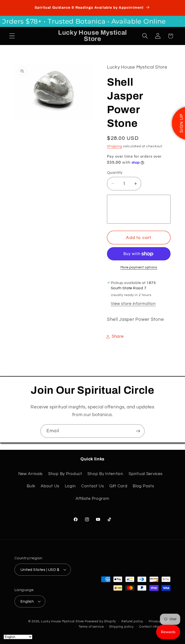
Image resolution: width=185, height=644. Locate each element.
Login (70, 486)
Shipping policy (121, 626)
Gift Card (118, 486)
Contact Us (92, 486)
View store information (133, 304)
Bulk (31, 486)
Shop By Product (65, 474)
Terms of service (91, 626)
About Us (50, 486)
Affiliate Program (92, 498)
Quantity (115, 172)
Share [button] (118, 336)
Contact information (155, 626)
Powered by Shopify (100, 621)
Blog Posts (143, 486)
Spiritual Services (145, 474)
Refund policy (132, 621)
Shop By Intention (105, 474)
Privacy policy (160, 621)
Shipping (114, 146)
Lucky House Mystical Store (62, 621)
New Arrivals (30, 474)
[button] (12, 36)
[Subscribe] (138, 431)
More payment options (138, 267)
